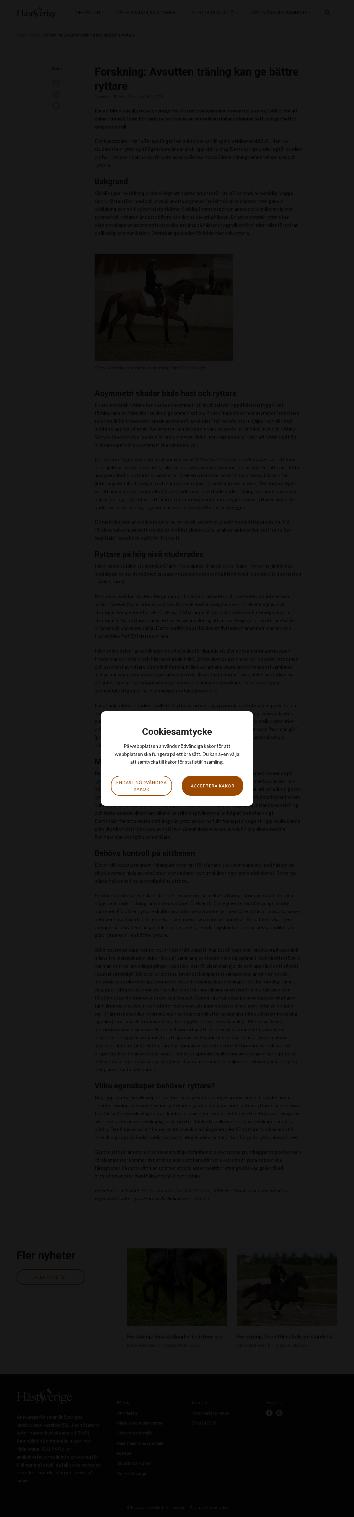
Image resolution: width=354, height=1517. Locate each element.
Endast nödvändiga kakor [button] (141, 786)
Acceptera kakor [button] (213, 785)
